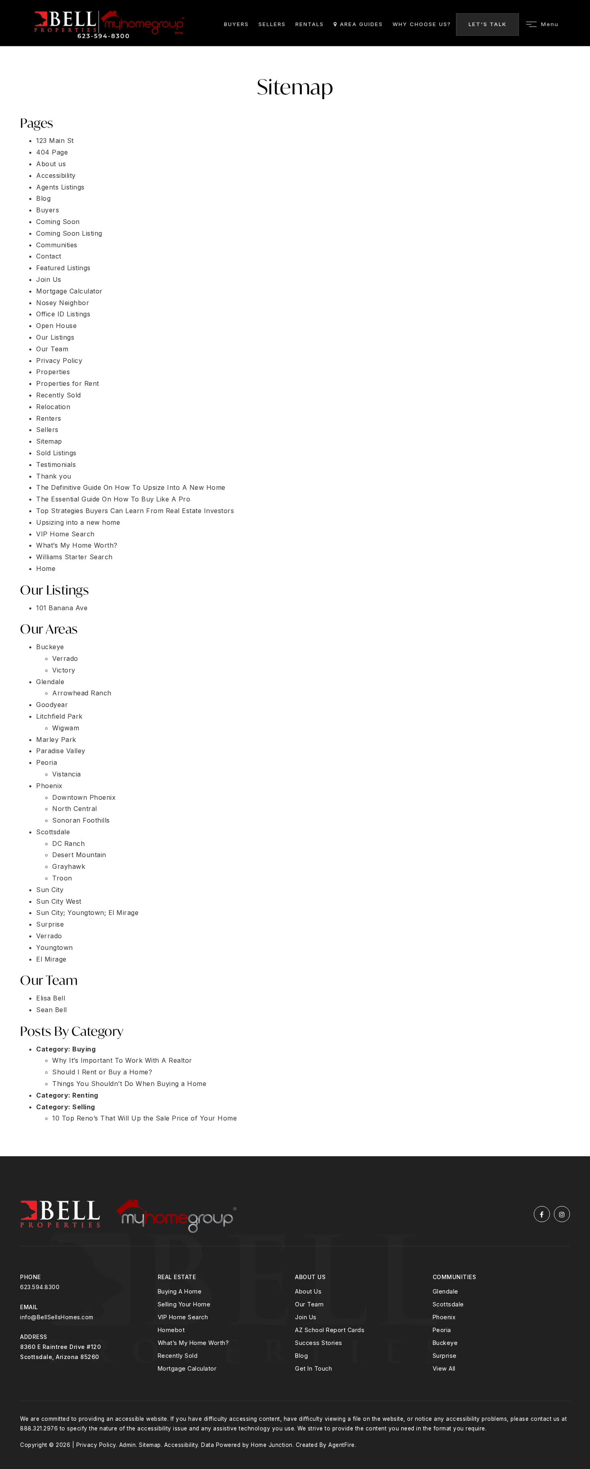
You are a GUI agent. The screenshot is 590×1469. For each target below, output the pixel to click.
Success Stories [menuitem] (318, 1342)
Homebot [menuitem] (171, 1329)
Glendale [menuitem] (445, 1291)
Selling (83, 1107)
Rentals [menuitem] (309, 24)
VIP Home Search (65, 534)
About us (51, 164)
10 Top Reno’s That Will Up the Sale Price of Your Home (144, 1118)
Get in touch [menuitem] (313, 1368)
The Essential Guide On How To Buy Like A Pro (113, 499)
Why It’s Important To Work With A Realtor (122, 1060)
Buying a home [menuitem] (180, 1291)
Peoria (46, 762)
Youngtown (54, 947)
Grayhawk (68, 866)
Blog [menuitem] (301, 1355)
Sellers (47, 430)
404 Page (52, 152)
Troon (62, 878)
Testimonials (56, 464)
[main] (295, 601)
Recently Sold (58, 395)
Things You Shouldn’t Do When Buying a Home (129, 1084)
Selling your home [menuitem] (184, 1304)
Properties (53, 372)
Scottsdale (53, 832)
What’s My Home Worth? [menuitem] (193, 1342)
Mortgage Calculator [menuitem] (187, 1368)
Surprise (50, 924)
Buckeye (50, 647)
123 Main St (55, 141)
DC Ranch (68, 843)
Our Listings (55, 337)
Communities (56, 245)
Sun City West (58, 901)
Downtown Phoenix (84, 797)
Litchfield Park (59, 716)
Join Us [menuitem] (306, 1317)
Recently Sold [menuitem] (178, 1355)
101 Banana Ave (61, 608)
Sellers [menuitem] (272, 24)
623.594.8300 (39, 1287)
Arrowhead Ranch (82, 693)
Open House (56, 326)
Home (45, 568)
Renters (48, 418)
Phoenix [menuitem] (444, 1317)
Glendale (50, 682)
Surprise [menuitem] (445, 1355)
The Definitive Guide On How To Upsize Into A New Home (131, 487)
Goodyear (52, 705)
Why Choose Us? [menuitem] (422, 24)
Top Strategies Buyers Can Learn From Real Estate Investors (135, 511)
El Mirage (51, 959)
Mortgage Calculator (69, 291)
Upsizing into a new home (78, 522)
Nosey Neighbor (62, 303)
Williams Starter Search (74, 557)
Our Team (52, 349)
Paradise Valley (60, 751)
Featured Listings (63, 268)
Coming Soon (58, 222)
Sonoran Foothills (81, 820)
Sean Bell (51, 1010)
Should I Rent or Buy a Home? (102, 1072)
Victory (63, 670)
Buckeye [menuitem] (445, 1342)
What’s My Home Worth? (77, 545)
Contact (48, 256)
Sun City (49, 890)
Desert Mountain (79, 855)
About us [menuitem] (308, 1291)
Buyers (47, 210)
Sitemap (49, 441)
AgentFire (341, 1445)
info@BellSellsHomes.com (57, 1317)
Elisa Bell (50, 998)
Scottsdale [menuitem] (448, 1304)
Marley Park (56, 740)
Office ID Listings (63, 314)
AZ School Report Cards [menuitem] (329, 1329)
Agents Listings (60, 187)
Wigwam (65, 728)
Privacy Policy (59, 361)
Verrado (65, 658)
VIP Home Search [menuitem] (183, 1317)
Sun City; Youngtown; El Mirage (87, 913)
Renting (85, 1095)
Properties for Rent (67, 383)
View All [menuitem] (444, 1368)
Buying (84, 1049)
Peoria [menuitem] (442, 1329)
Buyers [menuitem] (236, 24)
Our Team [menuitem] (309, 1304)
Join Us (48, 279)
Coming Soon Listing (69, 233)
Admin (127, 1445)
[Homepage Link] (109, 24)
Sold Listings (56, 453)
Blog (43, 198)
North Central (74, 809)
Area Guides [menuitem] (360, 24)
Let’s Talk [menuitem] (487, 24)
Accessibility (56, 175)
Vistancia (66, 774)
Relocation (53, 407)
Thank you (53, 476)
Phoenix (49, 786)
